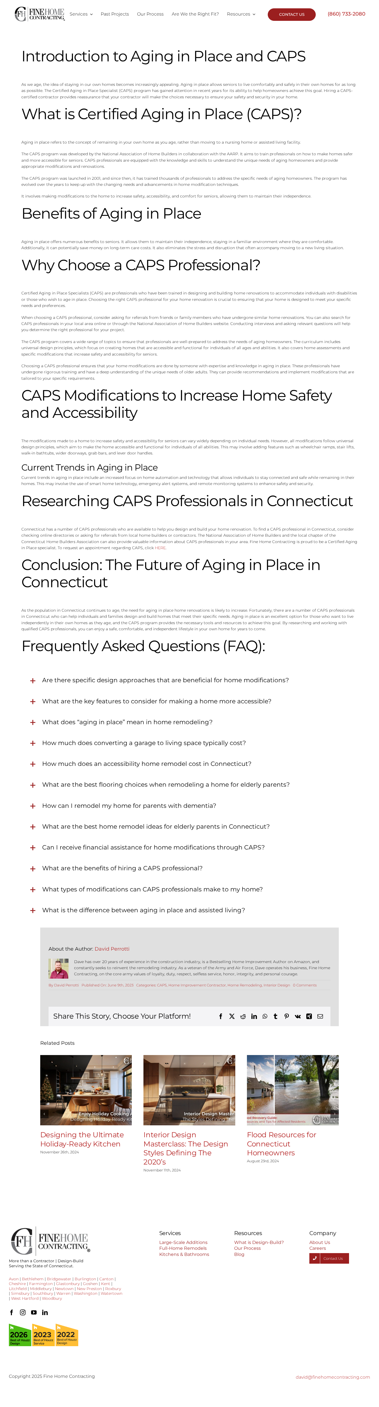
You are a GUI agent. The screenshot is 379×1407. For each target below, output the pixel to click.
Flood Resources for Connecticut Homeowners (281, 1143)
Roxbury (113, 1288)
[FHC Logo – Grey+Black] (39, 8)
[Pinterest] (286, 1016)
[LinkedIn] (254, 1016)
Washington (85, 1293)
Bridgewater (59, 1278)
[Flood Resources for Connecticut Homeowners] (293, 1090)
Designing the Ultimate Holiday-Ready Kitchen (82, 1139)
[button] (44, 1114)
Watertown (111, 1293)
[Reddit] (243, 1016)
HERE (160, 547)
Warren (63, 1293)
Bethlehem (33, 1278)
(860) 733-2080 (346, 14)
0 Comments (305, 985)
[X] (231, 1016)
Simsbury (20, 1293)
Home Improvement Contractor (197, 985)
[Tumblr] (275, 1016)
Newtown (64, 1288)
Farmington (41, 1283)
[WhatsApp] (265, 1016)
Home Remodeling (245, 985)
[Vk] (298, 1016)
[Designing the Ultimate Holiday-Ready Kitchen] (86, 1090)
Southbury (43, 1293)
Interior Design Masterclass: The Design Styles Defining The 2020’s (185, 1148)
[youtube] (34, 1312)
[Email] (320, 1016)
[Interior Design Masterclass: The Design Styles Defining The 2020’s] (189, 1090)
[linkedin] (45, 1312)
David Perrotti (112, 949)
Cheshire (17, 1283)
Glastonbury (68, 1283)
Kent (105, 1283)
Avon (14, 1278)
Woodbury (52, 1298)
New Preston (89, 1288)
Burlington (85, 1278)
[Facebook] (220, 1016)
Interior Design (277, 985)
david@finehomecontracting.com (333, 1377)
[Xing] (309, 1016)
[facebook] (11, 1312)
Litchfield (18, 1288)
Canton (106, 1278)
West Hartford (25, 1298)
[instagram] (23, 1312)
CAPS (162, 985)
